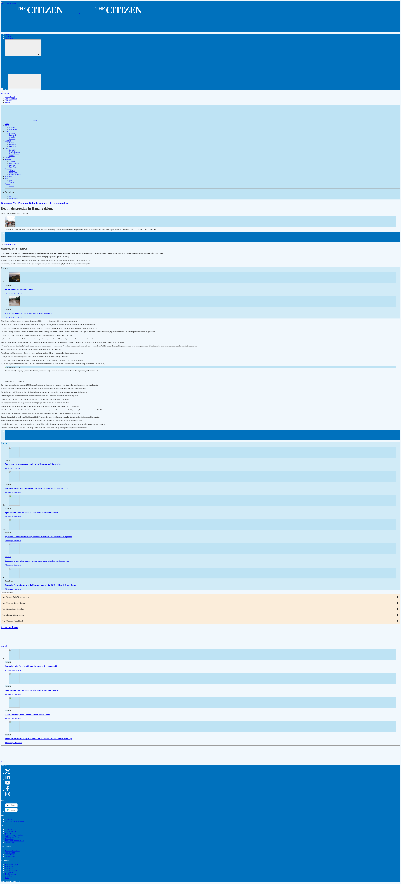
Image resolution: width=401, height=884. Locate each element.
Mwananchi (9, 868)
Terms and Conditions (12, 851)
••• (2, 89)
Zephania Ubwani (10, 244)
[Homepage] (79, 12)
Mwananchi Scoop (11, 870)
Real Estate (13, 165)
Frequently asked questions (14, 835)
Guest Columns (14, 154)
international (9, 38)
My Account (5, 93)
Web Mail (8, 833)
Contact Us (8, 819)
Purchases (8, 100)
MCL (3, 3)
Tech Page (12, 167)
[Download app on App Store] (11, 811)
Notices (11, 180)
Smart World (13, 173)
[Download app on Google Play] (11, 807)
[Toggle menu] (2, 2)
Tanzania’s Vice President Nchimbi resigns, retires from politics (35, 203)
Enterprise (12, 144)
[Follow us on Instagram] (7, 796)
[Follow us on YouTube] (7, 785)
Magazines (8, 169)
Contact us (8, 829)
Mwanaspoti (9, 872)
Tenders (11, 182)
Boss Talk (12, 146)
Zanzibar (8, 159)
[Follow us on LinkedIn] (7, 779)
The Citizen (9, 866)
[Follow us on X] (7, 773)
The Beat (12, 171)
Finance (11, 142)
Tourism (12, 161)
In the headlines (9, 627)
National (8, 36)
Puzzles (7, 158)
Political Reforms (15, 174)
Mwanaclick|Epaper (11, 831)
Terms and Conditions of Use (14, 841)
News (7, 126)
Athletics (12, 137)
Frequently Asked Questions (14, 821)
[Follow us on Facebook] (7, 790)
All (2, 761)
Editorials (12, 150)
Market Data (9, 176)
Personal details (10, 97)
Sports (7, 131)
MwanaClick (11, 3)
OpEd (7, 148)
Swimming (12, 139)
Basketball (12, 135)
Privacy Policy (10, 853)
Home (7, 35)
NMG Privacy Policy (12, 837)
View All (4, 646)
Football (12, 133)
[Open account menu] (24, 82)
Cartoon (12, 156)
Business (8, 141)
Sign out (8, 102)
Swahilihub (9, 876)
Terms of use (9, 839)
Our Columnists (14, 152)
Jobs (6, 178)
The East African (10, 874)
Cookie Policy (9, 854)
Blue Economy (14, 163)
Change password (11, 99)
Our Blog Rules (10, 842)
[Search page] (16, 31)
